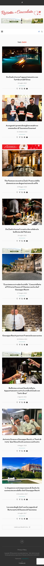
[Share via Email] (27, 89)
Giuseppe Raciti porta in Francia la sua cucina (22, 335)
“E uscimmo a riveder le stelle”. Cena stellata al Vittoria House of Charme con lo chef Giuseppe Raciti (22, 287)
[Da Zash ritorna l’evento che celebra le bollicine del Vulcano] (22, 212)
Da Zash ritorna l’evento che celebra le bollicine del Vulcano (22, 230)
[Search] (42, 32)
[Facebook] (22, 541)
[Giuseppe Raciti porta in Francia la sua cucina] (22, 318)
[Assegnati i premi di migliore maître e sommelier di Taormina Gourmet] (22, 108)
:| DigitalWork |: (25, 558)
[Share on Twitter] (22, 89)
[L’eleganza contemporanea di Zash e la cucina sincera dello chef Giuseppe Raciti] (22, 470)
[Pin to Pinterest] (24, 89)
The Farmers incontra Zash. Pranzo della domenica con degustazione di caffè (22, 182)
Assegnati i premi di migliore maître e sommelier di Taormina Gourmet (22, 126)
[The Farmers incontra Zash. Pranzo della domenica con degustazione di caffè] (22, 163)
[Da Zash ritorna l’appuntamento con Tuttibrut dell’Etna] (22, 59)
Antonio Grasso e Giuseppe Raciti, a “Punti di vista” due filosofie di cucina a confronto (22, 440)
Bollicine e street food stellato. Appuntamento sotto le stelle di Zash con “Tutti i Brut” (22, 391)
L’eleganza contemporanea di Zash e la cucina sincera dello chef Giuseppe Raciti (22, 489)
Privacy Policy (22, 550)
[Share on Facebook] (19, 89)
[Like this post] (17, 89)
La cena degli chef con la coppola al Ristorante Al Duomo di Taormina (22, 508)
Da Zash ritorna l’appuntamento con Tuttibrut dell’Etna (22, 78)
